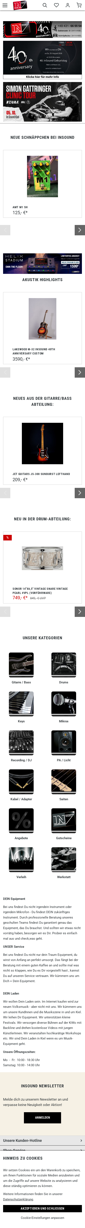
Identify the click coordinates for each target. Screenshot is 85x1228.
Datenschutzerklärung (18, 1199)
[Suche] (45, 6)
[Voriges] (5, 230)
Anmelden (42, 1117)
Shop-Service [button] (14, 1150)
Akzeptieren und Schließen (42, 1208)
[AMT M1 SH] (42, 176)
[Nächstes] (80, 230)
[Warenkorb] (79, 6)
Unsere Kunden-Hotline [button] (22, 1140)
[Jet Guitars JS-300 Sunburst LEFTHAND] (42, 443)
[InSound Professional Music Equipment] (20, 5)
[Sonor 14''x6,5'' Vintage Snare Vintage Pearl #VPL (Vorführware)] (42, 558)
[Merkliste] (56, 6)
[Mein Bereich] (67, 6)
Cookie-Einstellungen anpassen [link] (42, 1218)
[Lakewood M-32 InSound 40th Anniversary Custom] (42, 319)
